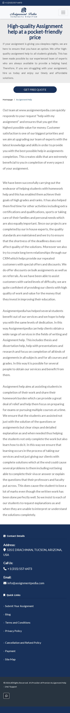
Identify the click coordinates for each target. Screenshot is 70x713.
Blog (8, 614)
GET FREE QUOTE (35, 89)
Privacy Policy (13, 630)
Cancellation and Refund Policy (23, 642)
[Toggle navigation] (63, 12)
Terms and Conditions (17, 622)
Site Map (10, 659)
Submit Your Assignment (19, 606)
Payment (10, 651)
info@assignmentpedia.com (25, 583)
